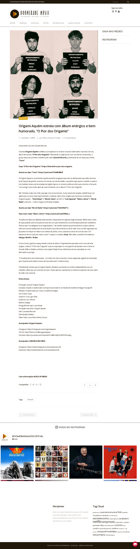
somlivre (115, 528)
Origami (30, 400)
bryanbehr (125, 512)
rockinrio (118, 525)
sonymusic (108, 522)
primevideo (96, 525)
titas (102, 525)
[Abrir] (17, 462)
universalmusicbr (109, 525)
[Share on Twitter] (33, 384)
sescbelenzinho (101, 518)
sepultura (126, 522)
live (119, 512)
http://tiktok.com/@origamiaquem (38, 332)
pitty (124, 525)
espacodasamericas (105, 528)
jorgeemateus (119, 522)
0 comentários (70, 138)
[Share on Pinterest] (40, 384)
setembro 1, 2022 (28, 138)
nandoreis (105, 515)
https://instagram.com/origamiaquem (41, 329)
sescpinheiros (97, 515)
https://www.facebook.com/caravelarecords (43, 350)
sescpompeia (99, 534)
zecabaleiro (124, 518)
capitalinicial (120, 532)
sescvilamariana (113, 515)
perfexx (95, 532)
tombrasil (127, 532)
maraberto (121, 528)
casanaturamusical (108, 512)
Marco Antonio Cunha (51, 138)
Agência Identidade (86, 545)
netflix (97, 521)
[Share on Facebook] (30, 384)
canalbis (96, 528)
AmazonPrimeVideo (107, 531)
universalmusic (113, 519)
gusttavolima (96, 512)
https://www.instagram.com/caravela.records (44, 347)
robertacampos (110, 535)
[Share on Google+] (37, 384)
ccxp (126, 528)
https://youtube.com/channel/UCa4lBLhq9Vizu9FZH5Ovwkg (48, 335)
